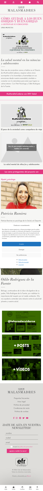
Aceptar (21, 244)
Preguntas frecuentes (21, 398)
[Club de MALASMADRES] (21, 11)
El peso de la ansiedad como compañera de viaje (21, 129)
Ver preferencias (21, 255)
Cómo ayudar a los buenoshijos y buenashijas (21, 21)
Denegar (21, 249)
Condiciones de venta (21, 408)
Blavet (29, 476)
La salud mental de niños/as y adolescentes (21, 164)
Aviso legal (21, 265)
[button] (40, 225)
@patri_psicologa (8, 179)
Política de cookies (22, 259)
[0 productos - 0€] (29, 2)
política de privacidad (25, 446)
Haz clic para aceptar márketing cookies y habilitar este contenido (21, 147)
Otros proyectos (7, 27)
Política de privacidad (23, 262)
